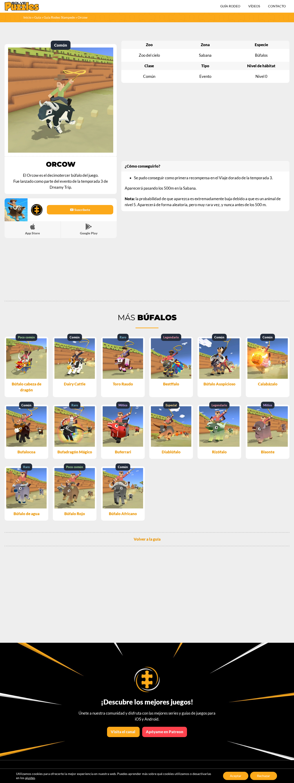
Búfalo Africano (123, 513)
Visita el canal (123, 731)
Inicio (27, 17)
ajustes (30, 778)
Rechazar (263, 776)
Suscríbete (82, 210)
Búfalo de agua (27, 513)
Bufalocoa (26, 451)
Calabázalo (267, 384)
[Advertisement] (205, 122)
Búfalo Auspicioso (219, 384)
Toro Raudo (123, 384)
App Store (32, 233)
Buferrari (123, 451)
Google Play (89, 233)
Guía (37, 17)
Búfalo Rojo (74, 513)
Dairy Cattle (74, 384)
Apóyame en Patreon (164, 731)
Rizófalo (219, 451)
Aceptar (235, 776)
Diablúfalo (171, 451)
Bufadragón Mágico (74, 451)
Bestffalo (171, 384)
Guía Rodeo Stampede (59, 17)
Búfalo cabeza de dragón (26, 387)
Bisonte (267, 451)
